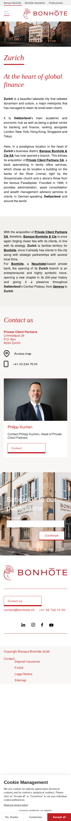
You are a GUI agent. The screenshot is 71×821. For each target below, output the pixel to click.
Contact (17, 448)
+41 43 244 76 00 (25, 364)
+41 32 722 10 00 (52, 610)
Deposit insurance (27, 661)
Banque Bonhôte (12, 3)
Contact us (15, 601)
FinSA (19, 667)
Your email (14, 517)
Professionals (56, 3)
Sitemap (20, 680)
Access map (22, 353)
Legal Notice (23, 674)
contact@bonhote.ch (19, 610)
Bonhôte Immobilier (35, 3)
